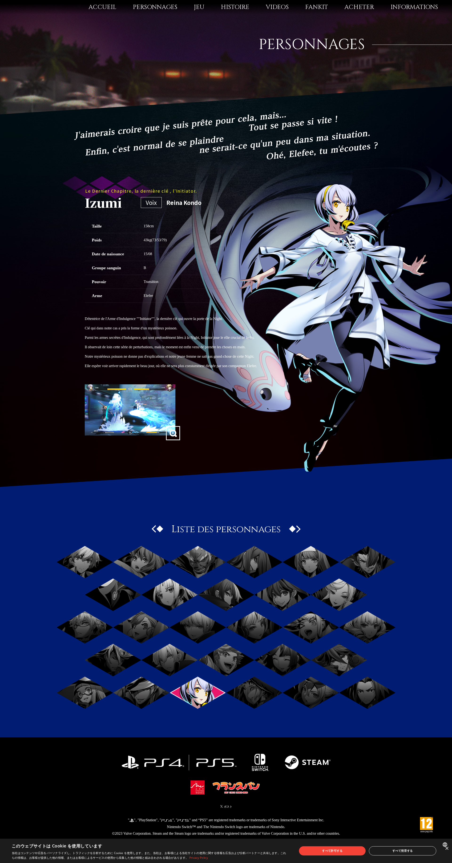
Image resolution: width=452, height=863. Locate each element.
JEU (199, 7)
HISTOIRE (235, 7)
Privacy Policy (198, 858)
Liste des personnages (226, 529)
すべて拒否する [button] (402, 851)
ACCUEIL (102, 7)
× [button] (446, 848)
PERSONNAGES (155, 7)
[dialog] (226, 851)
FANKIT (316, 7)
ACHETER (359, 7)
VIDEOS (277, 7)
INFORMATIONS (414, 7)
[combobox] (445, 844)
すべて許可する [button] (332, 851)
